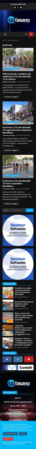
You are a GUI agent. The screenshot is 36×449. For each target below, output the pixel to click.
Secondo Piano (15, 122)
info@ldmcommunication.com (18, 414)
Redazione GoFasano (9, 82)
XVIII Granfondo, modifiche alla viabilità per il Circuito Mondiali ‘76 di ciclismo (18, 59)
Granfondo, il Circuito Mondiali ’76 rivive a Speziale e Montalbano (18, 166)
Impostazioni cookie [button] (10, 434)
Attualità (7, 68)
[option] (18, 293)
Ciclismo (7, 122)
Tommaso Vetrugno (8, 135)
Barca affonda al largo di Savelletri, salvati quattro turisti (7, 305)
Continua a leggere (11, 97)
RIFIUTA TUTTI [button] (8, 439)
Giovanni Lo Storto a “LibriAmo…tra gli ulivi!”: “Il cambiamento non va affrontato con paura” (7, 343)
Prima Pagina (15, 68)
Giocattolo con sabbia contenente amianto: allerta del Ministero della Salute (7, 292)
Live (31, 34)
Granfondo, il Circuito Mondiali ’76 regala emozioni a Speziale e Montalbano (18, 113)
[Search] (26, 34)
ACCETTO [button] (23, 434)
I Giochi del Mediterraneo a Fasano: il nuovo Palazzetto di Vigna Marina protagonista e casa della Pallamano (7, 330)
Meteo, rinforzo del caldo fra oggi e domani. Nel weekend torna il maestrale (7, 317)
